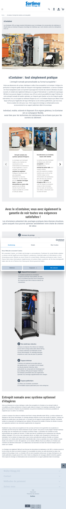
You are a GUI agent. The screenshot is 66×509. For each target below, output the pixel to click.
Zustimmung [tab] (11, 245)
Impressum (33, 492)
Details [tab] (33, 245)
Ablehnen (12, 267)
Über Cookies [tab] (54, 245)
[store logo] (33, 4)
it (38, 507)
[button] (27, 506)
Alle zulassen (54, 267)
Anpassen (32, 267)
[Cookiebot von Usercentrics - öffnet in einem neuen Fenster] (57, 240)
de (33, 507)
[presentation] (60, 163)
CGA (33, 490)
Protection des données (33, 494)
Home (3, 15)
